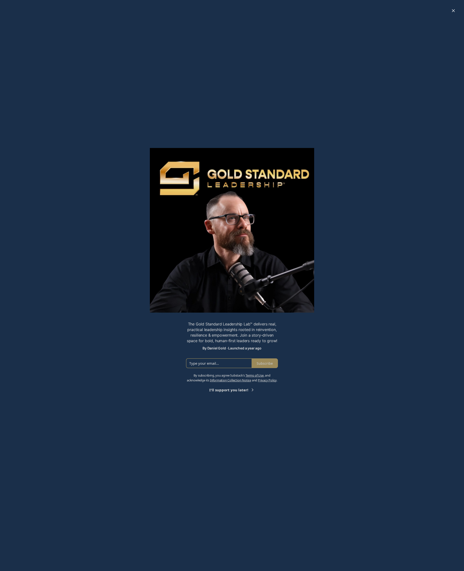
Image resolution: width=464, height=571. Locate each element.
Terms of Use (255, 375)
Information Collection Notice (230, 380)
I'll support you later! (228, 389)
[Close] (453, 10)
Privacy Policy (267, 380)
